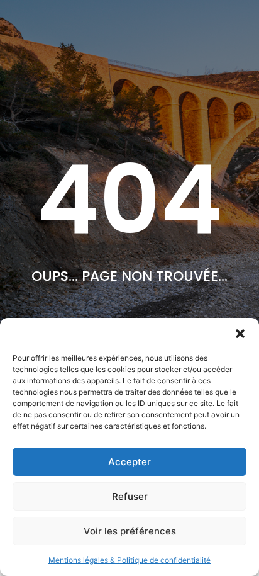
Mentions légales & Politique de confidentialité (129, 560)
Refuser (130, 496)
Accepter (129, 462)
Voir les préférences (130, 531)
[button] (240, 333)
